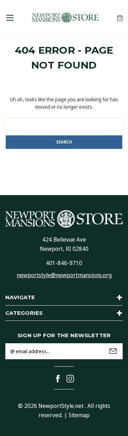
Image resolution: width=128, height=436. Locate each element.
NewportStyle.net (61, 406)
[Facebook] (58, 378)
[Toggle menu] (10, 17)
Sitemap (79, 415)
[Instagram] (70, 378)
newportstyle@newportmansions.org (64, 275)
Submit (113, 351)
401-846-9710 (64, 263)
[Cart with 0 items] (120, 17)
